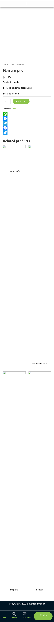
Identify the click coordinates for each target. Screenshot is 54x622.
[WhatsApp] (27, 114)
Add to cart (21, 101)
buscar (15, 617)
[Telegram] (27, 123)
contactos (27, 617)
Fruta (12, 64)
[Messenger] (27, 118)
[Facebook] (27, 128)
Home (5, 64)
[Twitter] (27, 132)
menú (3, 617)
